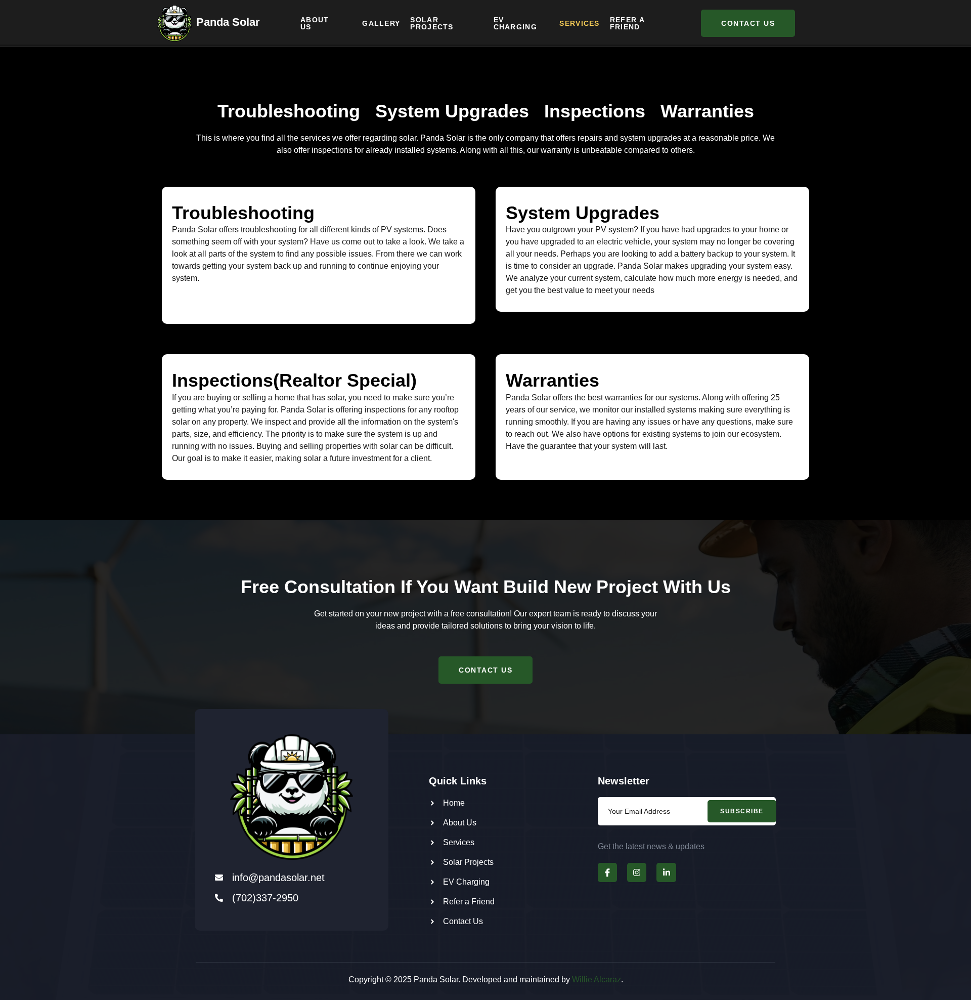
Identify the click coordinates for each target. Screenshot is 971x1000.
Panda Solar (228, 22)
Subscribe (742, 811)
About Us (314, 23)
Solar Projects (431, 23)
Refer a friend (627, 23)
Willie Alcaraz (596, 979)
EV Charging (515, 23)
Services (579, 23)
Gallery (381, 23)
